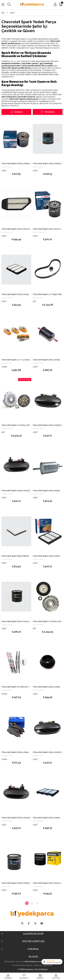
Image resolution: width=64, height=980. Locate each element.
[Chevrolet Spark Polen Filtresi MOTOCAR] (16, 531)
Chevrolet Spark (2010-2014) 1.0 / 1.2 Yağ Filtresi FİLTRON (48, 883)
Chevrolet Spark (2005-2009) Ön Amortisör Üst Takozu (48, 687)
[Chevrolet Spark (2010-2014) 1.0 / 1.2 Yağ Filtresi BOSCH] (48, 204)
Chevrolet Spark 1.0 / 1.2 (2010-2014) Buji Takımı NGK (16, 360)
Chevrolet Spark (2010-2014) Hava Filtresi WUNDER (16, 229)
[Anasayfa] (4, 13)
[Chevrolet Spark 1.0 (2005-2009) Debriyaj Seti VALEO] (16, 400)
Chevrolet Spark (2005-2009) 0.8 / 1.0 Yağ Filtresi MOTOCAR (48, 163)
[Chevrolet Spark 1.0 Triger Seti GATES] (48, 269)
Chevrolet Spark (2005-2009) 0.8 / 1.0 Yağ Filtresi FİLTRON (16, 883)
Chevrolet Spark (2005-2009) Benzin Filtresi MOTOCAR (48, 360)
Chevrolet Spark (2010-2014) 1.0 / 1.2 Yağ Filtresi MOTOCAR (16, 621)
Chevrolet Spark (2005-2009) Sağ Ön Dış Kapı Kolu (48, 752)
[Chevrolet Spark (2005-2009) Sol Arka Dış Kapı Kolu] (16, 793)
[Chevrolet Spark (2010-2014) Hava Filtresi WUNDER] (16, 204)
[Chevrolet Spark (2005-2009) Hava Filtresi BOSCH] (48, 531)
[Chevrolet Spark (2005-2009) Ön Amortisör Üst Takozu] (48, 662)
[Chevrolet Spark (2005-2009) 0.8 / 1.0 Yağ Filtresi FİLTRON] (16, 858)
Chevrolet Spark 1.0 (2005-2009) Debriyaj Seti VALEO (16, 425)
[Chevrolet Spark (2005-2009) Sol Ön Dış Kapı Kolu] (48, 400)
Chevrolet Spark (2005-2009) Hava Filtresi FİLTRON (48, 818)
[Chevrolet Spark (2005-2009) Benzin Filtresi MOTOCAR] (48, 335)
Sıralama (18, 112)
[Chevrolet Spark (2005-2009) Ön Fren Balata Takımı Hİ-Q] (16, 727)
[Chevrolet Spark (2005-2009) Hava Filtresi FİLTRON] (48, 793)
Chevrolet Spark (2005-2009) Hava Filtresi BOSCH (48, 556)
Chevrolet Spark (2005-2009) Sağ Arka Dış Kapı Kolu (16, 491)
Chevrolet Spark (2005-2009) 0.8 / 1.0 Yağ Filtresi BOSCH (16, 163)
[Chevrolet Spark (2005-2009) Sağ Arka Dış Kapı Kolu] (16, 465)
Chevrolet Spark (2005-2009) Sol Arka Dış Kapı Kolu (16, 818)
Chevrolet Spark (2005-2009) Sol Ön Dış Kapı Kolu (48, 425)
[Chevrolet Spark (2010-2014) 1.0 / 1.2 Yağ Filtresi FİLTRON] (48, 858)
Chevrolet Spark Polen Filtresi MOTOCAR (16, 556)
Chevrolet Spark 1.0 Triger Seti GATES (48, 294)
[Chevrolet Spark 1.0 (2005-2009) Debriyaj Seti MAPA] (48, 596)
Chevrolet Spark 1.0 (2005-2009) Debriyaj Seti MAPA (48, 621)
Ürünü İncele (22, 147)
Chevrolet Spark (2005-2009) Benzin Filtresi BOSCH (48, 491)
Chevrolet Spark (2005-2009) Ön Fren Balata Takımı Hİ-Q (16, 752)
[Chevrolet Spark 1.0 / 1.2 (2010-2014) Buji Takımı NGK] (16, 335)
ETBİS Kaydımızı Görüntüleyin (33, 969)
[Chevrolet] (7, 13)
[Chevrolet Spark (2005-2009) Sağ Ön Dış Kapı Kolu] (48, 727)
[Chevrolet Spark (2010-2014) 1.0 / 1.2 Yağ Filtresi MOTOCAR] (16, 596)
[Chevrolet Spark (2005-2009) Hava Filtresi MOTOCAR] (16, 269)
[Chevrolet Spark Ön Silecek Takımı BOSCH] (16, 662)
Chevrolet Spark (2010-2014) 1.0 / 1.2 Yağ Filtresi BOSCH (48, 229)
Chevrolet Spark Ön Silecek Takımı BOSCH (16, 687)
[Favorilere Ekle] (16, 147)
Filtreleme (50, 112)
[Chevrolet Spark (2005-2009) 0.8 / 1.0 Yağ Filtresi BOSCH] (16, 138)
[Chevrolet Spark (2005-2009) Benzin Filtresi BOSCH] (48, 465)
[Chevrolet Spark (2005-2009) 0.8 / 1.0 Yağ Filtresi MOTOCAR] (48, 138)
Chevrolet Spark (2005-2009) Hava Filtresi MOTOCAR (16, 294)
